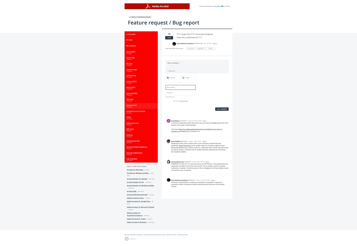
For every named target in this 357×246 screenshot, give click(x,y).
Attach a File (172, 71)
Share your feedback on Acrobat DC (133, 234)
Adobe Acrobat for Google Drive (139, 201)
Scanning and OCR (133, 141)
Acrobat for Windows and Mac (138, 173)
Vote (169, 38)
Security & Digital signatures (137, 147)
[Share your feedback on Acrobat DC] (157, 6)
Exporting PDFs (132, 93)
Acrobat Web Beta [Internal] (137, 195)
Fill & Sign (130, 99)
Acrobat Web (132, 191)
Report (204, 121)
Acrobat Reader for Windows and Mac (140, 186)
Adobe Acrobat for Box (135, 198)
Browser (130, 63)
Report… (215, 43)
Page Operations (133, 123)
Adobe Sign (131, 58)
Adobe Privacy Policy (182, 234)
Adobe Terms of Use (171, 234)
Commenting (131, 75)
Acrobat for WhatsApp (135, 170)
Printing (129, 135)
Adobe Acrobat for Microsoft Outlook (140, 207)
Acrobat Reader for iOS (135, 182)
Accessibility (131, 52)
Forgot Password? (170, 97)
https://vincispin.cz (185, 146)
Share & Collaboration (134, 153)
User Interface (132, 159)
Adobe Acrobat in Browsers (137, 222)
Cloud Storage (132, 69)
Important (201, 49)
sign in (219, 6)
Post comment (222, 109)
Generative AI (132, 105)
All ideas (129, 40)
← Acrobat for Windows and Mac (140, 17)
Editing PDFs (131, 87)
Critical (211, 49)
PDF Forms (130, 129)
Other (129, 117)
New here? (180, 101)
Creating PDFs (132, 81)
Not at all (191, 49)
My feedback (131, 46)
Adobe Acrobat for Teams (136, 219)
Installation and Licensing (136, 111)
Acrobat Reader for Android (137, 179)
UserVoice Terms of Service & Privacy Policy (154, 234)
